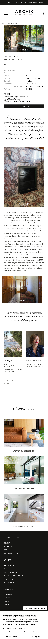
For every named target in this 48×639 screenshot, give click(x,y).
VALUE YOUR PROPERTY (24, 451)
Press (6, 550)
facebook (7, 598)
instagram (8, 594)
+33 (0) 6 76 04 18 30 (33, 364)
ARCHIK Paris (9, 565)
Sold (4, 24)
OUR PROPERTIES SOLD (24, 526)
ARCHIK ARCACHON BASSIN (13, 575)
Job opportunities (11, 553)
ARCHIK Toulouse (10, 568)
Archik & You (9, 546)
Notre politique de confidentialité (14, 628)
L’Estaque (8, 360)
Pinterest (7, 605)
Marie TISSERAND (34, 360)
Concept (7, 543)
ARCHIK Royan (9, 579)
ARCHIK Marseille (10, 572)
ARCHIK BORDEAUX (10, 582)
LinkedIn (7, 601)
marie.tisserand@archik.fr (35, 366)
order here (39, 2)
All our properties (24, 488)
